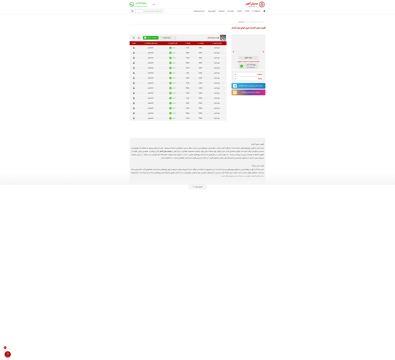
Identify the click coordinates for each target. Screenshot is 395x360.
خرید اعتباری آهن (199, 11)
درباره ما (239, 11)
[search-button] (132, 11)
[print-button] (139, 38)
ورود (153, 4)
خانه (262, 22)
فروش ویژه (211, 11)
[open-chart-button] (134, 48)
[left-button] (233, 51)
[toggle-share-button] (133, 38)
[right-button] (263, 51)
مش (247, 22)
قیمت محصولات (254, 22)
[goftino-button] (5, 348)
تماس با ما (231, 11)
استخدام (221, 11)
